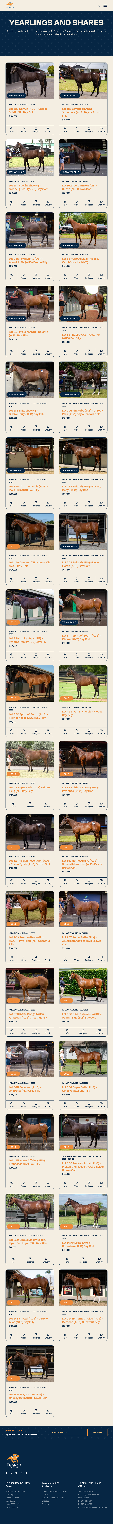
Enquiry (48, 131)
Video (23, 131)
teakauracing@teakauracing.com (93, 1507)
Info (12, 131)
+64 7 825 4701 (86, 1501)
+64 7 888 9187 (13, 1504)
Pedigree (36, 131)
